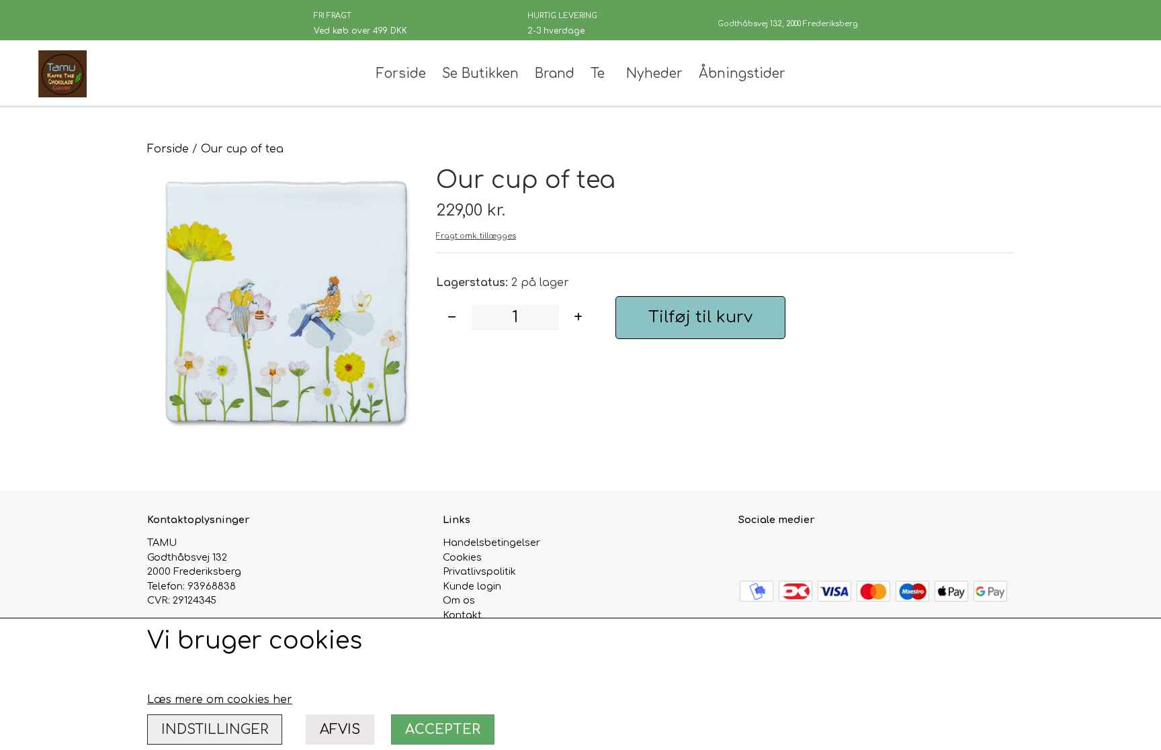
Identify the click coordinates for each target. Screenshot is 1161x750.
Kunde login (472, 586)
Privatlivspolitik (479, 571)
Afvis (340, 729)
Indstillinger (214, 729)
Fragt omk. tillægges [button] (476, 236)
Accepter (442, 729)
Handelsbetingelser (491, 542)
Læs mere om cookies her (219, 700)
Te (598, 73)
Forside (401, 73)
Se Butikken (480, 73)
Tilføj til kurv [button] (700, 317)
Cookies (462, 557)
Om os (459, 600)
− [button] (451, 317)
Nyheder (654, 73)
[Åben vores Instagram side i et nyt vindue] (779, 550)
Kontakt (462, 615)
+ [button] (578, 317)
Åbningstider (742, 73)
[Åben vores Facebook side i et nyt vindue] (750, 550)
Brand (554, 73)
